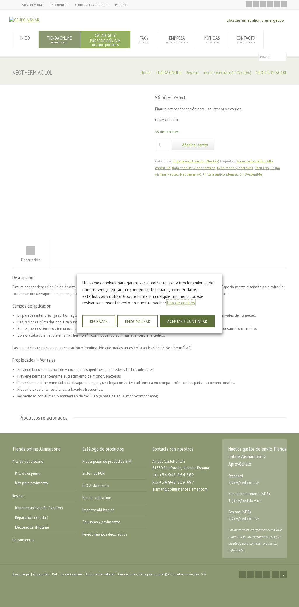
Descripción (30, 260)
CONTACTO (246, 39)
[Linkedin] (270, 4)
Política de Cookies (67, 574)
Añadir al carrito (195, 145)
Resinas (192, 72)
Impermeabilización (98, 509)
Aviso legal (21, 574)
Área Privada (32, 4)
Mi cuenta (58, 4)
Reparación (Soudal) (31, 517)
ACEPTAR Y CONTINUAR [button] (187, 321)
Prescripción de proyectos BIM (106, 461)
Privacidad (41, 574)
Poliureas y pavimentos (101, 521)
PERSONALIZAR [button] (137, 321)
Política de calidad (100, 574)
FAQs (144, 39)
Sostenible (253, 174)
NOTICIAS (212, 39)
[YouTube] (284, 4)
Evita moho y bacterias (235, 168)
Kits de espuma (27, 473)
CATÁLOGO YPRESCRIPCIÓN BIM (105, 39)
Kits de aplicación (96, 497)
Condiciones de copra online (141, 574)
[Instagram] (277, 4)
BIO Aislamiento (95, 485)
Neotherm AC (190, 174)
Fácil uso (262, 168)
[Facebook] (263, 4)
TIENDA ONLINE (59, 39)
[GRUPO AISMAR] (24, 20)
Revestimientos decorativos (104, 534)
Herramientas (23, 539)
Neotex (173, 174)
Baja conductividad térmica (193, 168)
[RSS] (249, 4)
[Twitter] (256, 4)
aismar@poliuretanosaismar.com (180, 489)
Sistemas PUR (93, 473)
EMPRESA (177, 39)
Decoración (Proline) (32, 527)
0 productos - (90, 4)
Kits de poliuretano (28, 461)
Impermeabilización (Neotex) (227, 72)
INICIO (25, 38)
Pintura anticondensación (223, 174)
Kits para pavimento (31, 483)
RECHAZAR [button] (99, 321)
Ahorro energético (251, 161)
